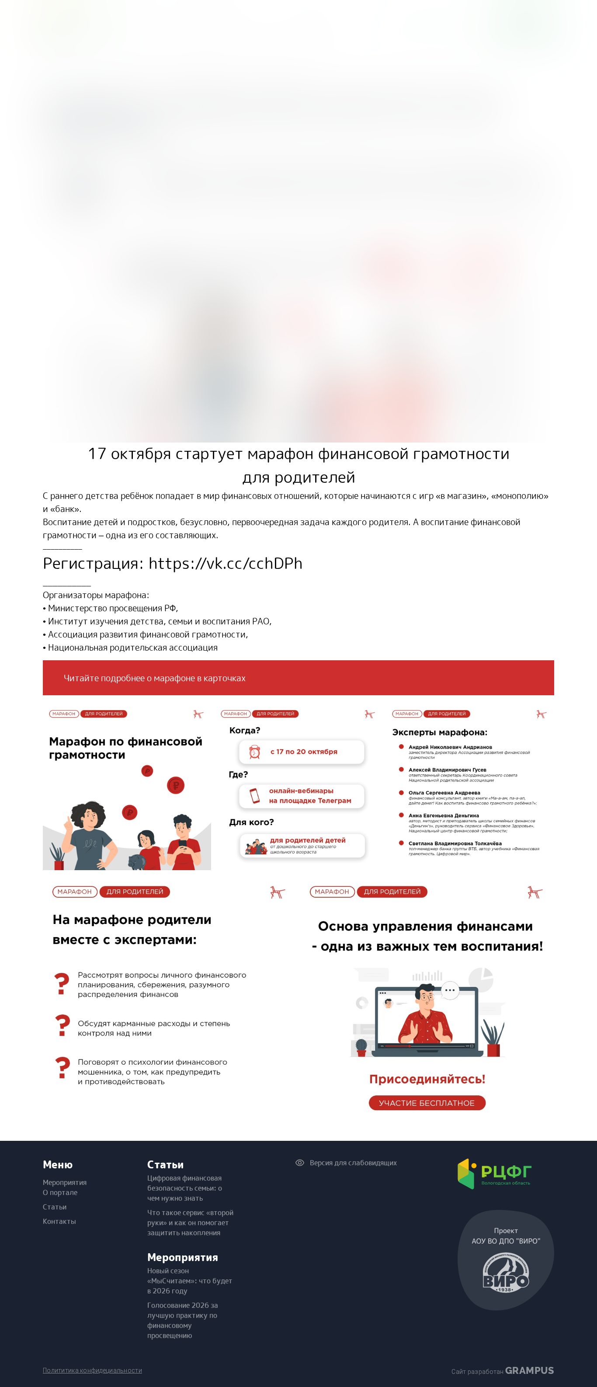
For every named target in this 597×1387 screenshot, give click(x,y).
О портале (60, 1192)
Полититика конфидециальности (92, 1370)
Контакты (59, 1221)
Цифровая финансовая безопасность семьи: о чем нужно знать (184, 1188)
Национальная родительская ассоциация (133, 647)
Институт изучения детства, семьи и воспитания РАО (158, 621)
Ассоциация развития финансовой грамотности (147, 634)
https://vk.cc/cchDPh (226, 563)
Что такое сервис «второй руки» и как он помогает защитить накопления (190, 1222)
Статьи (54, 1207)
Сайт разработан (502, 1370)
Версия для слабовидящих (351, 1162)
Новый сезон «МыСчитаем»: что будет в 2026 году (190, 1281)
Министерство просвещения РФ (112, 608)
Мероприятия (65, 1182)
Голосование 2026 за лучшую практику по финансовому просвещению (182, 1320)
